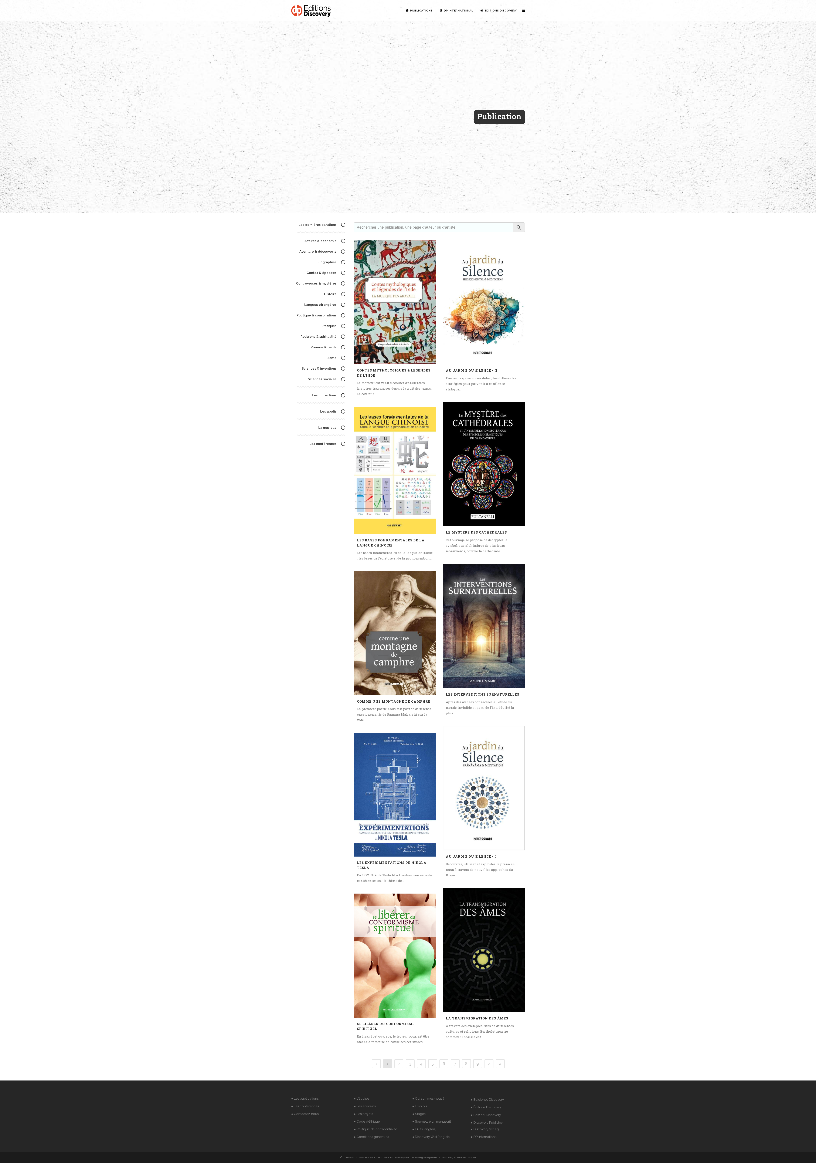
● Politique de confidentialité (375, 1129)
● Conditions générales (371, 1137)
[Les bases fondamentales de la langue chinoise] (395, 470)
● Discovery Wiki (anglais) (431, 1137)
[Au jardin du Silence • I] (484, 788)
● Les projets (363, 1114)
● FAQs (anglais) (424, 1129)
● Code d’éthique (367, 1121)
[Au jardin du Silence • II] (484, 302)
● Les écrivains (365, 1106)
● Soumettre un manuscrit (431, 1121)
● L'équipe (361, 1098)
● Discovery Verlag (485, 1129)
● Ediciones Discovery (487, 1100)
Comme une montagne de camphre (393, 701)
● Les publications (305, 1098)
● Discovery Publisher (487, 1123)
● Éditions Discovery (486, 1107)
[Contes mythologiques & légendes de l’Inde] (395, 302)
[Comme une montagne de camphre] (395, 633)
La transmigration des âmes (477, 1018)
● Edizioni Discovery (486, 1115)
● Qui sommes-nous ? (428, 1098)
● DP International (484, 1137)
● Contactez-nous (305, 1114)
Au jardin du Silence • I (471, 856)
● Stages (418, 1114)
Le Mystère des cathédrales (476, 532)
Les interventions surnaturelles (482, 694)
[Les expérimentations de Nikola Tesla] (395, 795)
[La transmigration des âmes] (484, 950)
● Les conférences (305, 1106)
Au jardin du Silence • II (471, 370)
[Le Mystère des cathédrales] (484, 464)
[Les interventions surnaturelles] (484, 626)
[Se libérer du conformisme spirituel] (395, 956)
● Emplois (419, 1106)
